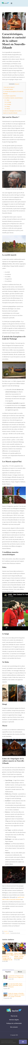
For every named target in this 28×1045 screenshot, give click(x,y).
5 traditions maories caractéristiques (13, 98)
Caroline (5, 931)
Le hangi (8, 102)
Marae (7, 108)
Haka (7, 100)
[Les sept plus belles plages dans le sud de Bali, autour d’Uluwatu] (5, 984)
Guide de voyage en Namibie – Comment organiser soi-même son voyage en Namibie (16, 995)
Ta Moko (8, 104)
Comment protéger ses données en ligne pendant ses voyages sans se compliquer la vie (8, 956)
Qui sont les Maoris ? (9, 87)
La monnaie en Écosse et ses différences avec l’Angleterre (15, 976)
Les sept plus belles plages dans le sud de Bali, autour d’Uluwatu (15, 985)
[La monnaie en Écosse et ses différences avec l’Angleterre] (5, 976)
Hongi (7, 106)
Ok (23, 1042)
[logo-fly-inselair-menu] (5, 2)
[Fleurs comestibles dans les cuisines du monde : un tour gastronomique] (20, 943)
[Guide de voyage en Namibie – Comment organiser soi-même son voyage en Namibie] (5, 993)
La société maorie (8, 89)
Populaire (8, 971)
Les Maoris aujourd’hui (9, 95)
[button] (4, 952)
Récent (20, 971)
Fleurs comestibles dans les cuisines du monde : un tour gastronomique (20, 955)
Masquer (17, 84)
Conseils (7, 933)
